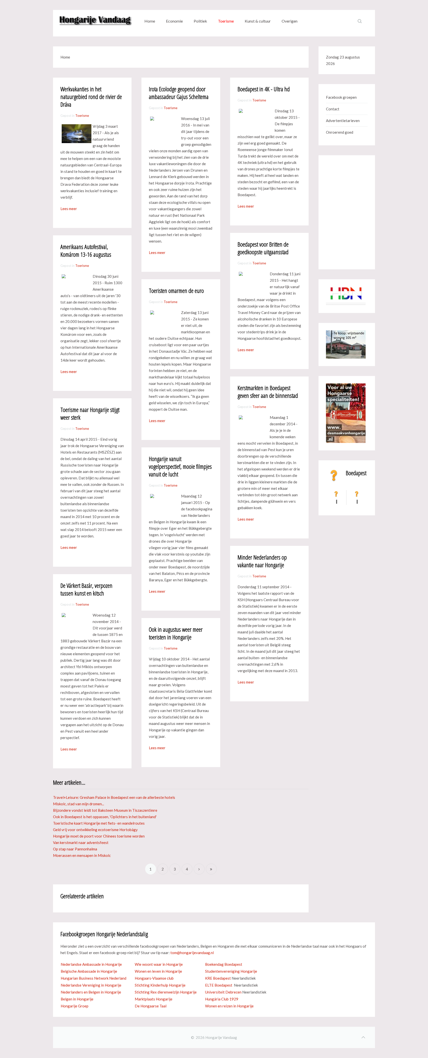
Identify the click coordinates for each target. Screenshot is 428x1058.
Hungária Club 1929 (221, 999)
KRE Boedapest (218, 978)
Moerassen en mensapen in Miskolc (82, 855)
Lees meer (68, 208)
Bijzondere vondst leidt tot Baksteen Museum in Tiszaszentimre (105, 810)
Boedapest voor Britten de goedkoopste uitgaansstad (263, 248)
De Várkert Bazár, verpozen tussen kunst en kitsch (86, 589)
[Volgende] (199, 869)
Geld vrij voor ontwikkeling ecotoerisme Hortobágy (95, 829)
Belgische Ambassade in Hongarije (89, 971)
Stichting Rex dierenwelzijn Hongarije (166, 992)
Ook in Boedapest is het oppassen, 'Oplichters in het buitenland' (105, 816)
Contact (332, 109)
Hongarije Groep (74, 1006)
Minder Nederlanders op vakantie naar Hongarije (262, 561)
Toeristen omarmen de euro (176, 290)
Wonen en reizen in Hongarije (229, 1006)
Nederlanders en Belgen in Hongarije (91, 992)
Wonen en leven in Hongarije (158, 971)
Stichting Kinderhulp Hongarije (160, 985)
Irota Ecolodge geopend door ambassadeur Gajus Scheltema (179, 93)
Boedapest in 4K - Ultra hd (264, 89)
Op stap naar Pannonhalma (75, 849)
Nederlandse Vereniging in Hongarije (91, 985)
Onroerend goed (339, 132)
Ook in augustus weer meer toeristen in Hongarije (176, 633)
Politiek (200, 21)
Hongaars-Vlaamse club (154, 978)
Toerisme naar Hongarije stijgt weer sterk (89, 413)
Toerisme (226, 21)
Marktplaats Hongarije (153, 999)
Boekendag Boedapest (223, 964)
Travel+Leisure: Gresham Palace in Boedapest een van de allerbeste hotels (114, 797)
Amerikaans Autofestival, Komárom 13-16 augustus (85, 250)
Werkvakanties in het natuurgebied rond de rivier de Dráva (91, 96)
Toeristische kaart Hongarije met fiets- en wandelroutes (99, 823)
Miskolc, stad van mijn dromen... (78, 804)
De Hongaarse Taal (150, 1006)
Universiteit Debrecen (223, 992)
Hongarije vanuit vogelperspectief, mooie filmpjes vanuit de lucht (180, 466)
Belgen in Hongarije (77, 999)
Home (149, 21)
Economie (174, 21)
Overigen (289, 21)
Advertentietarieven (343, 120)
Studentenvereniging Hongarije (231, 971)
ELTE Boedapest (218, 985)
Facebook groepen (341, 97)
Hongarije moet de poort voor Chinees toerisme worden (99, 836)
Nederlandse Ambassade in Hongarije (91, 964)
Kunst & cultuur (258, 21)
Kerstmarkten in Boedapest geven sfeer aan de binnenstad (268, 392)
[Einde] (211, 869)
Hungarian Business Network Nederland (93, 978)
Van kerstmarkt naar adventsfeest (80, 842)
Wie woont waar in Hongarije (159, 964)
